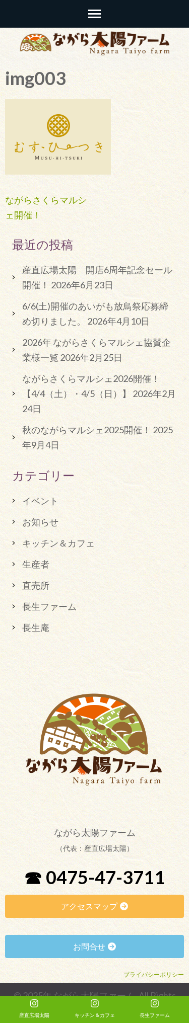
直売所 (35, 585)
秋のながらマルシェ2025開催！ (86, 429)
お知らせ (40, 521)
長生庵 (35, 627)
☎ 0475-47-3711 (94, 877)
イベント (40, 500)
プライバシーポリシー (153, 974)
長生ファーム (49, 606)
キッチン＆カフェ (58, 542)
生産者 (35, 564)
